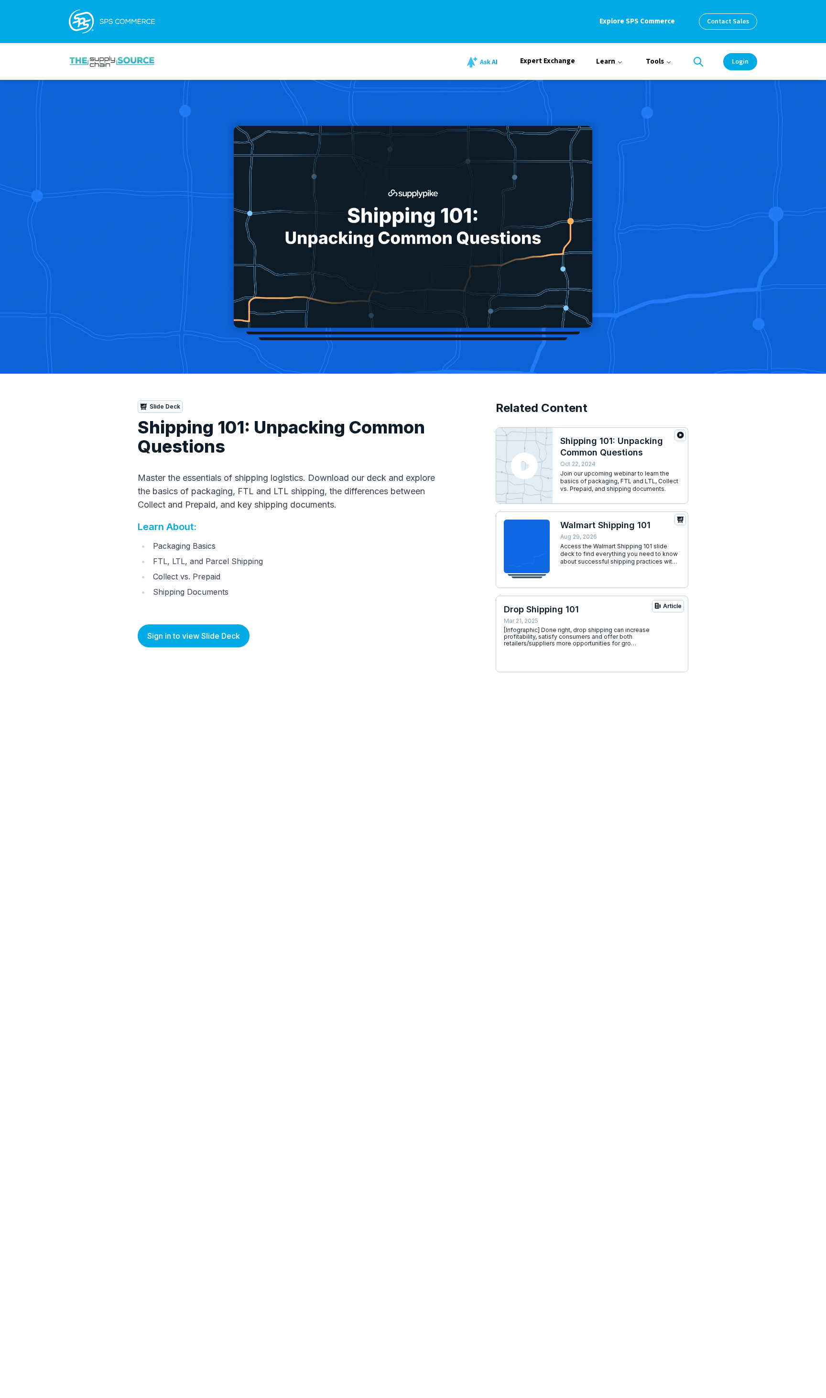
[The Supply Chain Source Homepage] (183, 61)
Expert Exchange (547, 61)
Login (740, 62)
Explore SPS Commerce (637, 21)
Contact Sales (728, 21)
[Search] (698, 61)
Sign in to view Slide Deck (193, 636)
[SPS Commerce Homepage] (112, 21)
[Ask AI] (484, 62)
